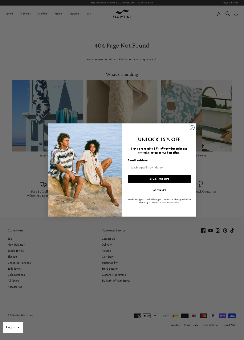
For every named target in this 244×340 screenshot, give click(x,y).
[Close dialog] (192, 127)
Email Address (138, 160)
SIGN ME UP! (159, 179)
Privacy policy (173, 202)
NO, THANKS (159, 190)
